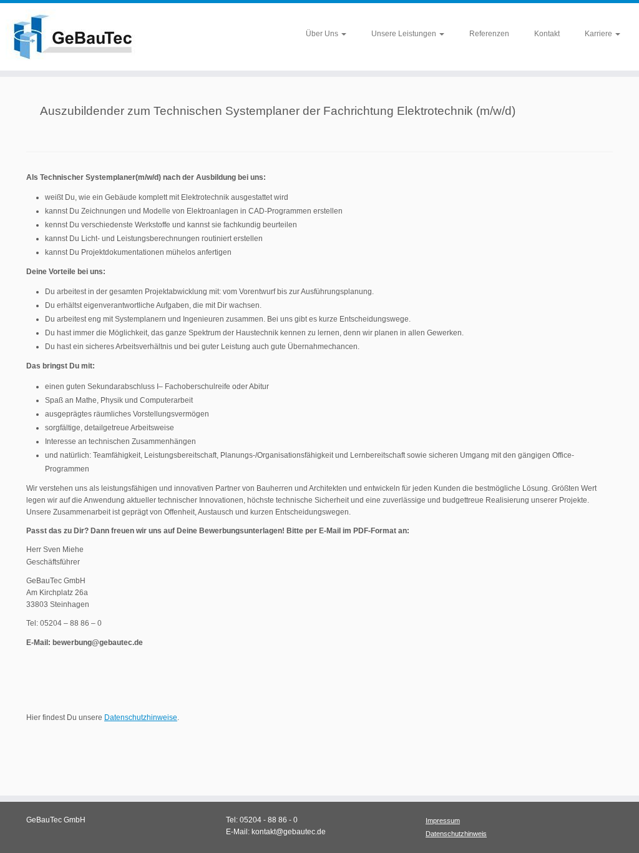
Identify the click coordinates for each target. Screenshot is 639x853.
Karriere (599, 33)
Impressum (443, 820)
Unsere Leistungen (404, 33)
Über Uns (323, 33)
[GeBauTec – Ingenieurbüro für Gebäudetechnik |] (75, 36)
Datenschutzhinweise (140, 717)
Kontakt (547, 33)
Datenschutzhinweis (456, 833)
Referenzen (489, 33)
